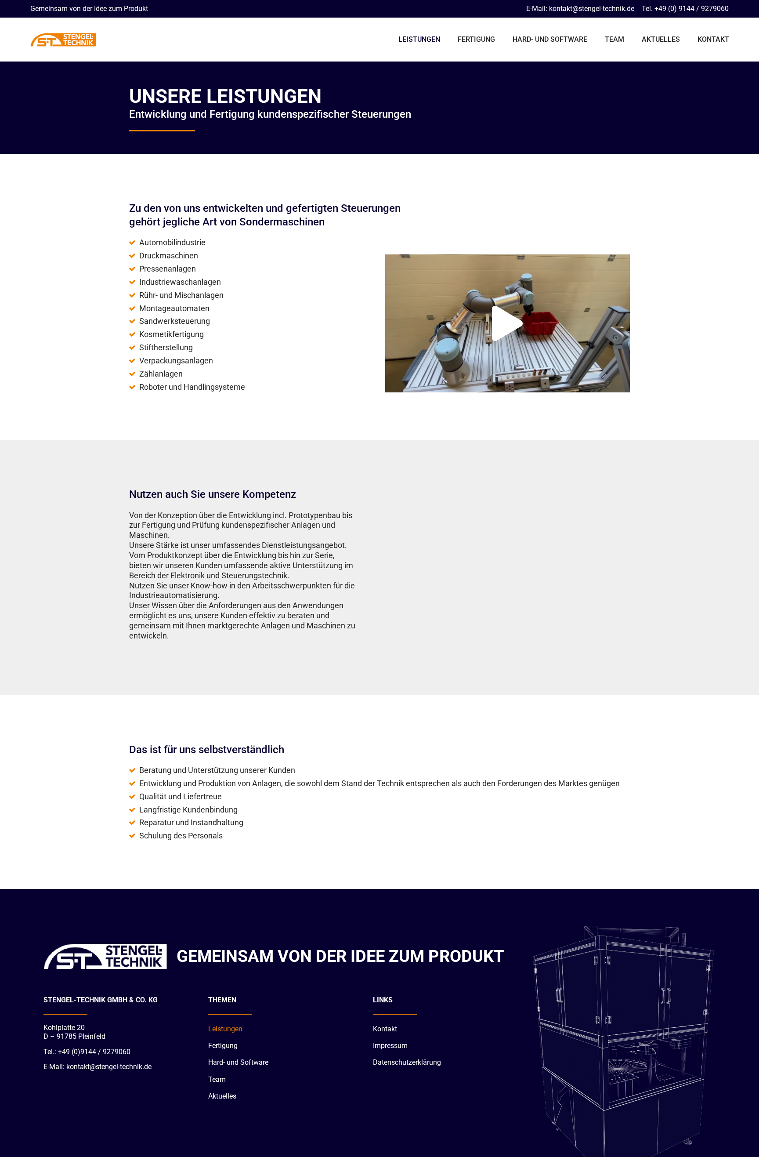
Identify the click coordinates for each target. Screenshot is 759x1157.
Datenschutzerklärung (407, 1062)
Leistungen (419, 39)
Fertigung (476, 39)
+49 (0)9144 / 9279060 (94, 1052)
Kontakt (713, 39)
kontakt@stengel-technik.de (109, 1067)
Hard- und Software (550, 39)
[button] (507, 323)
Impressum (390, 1045)
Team (614, 39)
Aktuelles (661, 39)
